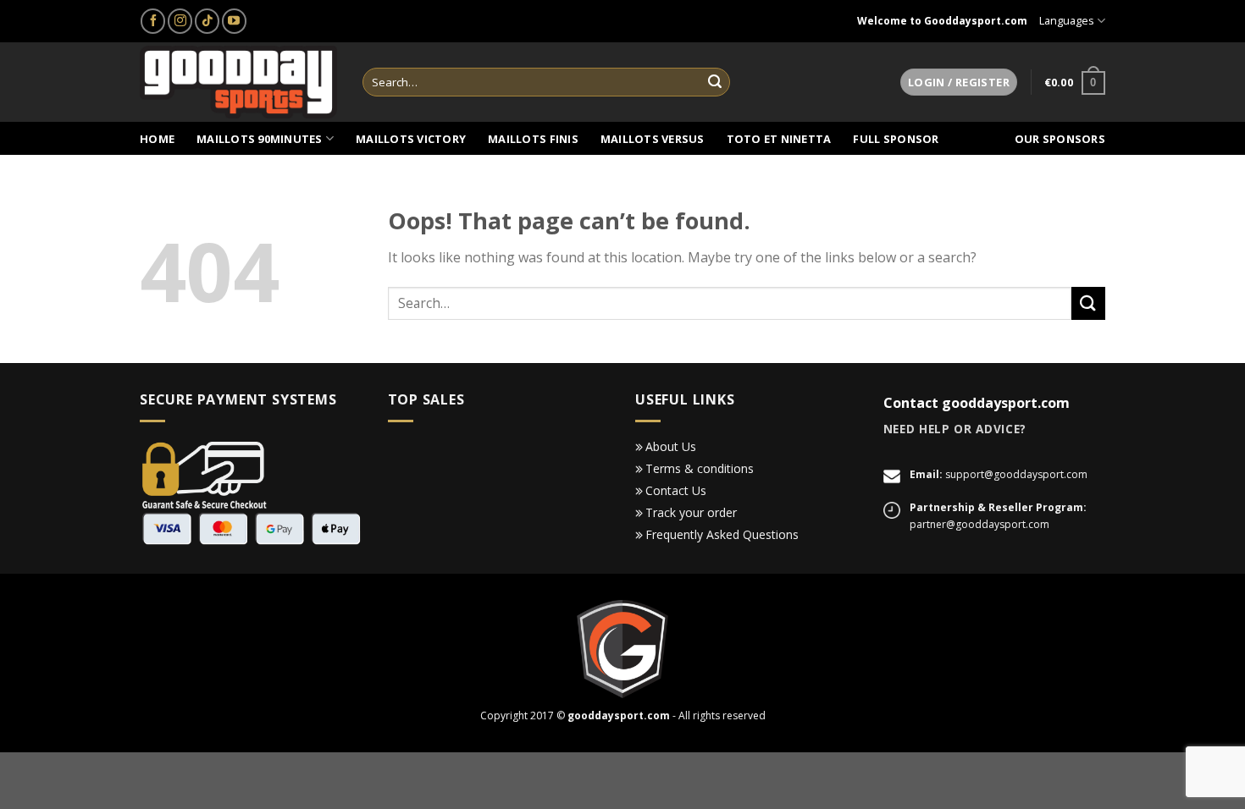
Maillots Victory (411, 138)
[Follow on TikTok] (207, 20)
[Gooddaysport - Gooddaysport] (238, 82)
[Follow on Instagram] (180, 20)
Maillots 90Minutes (259, 138)
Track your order (691, 512)
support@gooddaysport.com (1016, 474)
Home (157, 138)
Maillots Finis (533, 138)
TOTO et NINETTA (779, 138)
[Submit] (714, 82)
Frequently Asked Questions (722, 534)
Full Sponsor (895, 138)
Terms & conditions (699, 468)
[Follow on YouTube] (234, 20)
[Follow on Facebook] (153, 20)
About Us (670, 446)
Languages (1066, 20)
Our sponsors (1060, 138)
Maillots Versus (652, 138)
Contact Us (675, 490)
